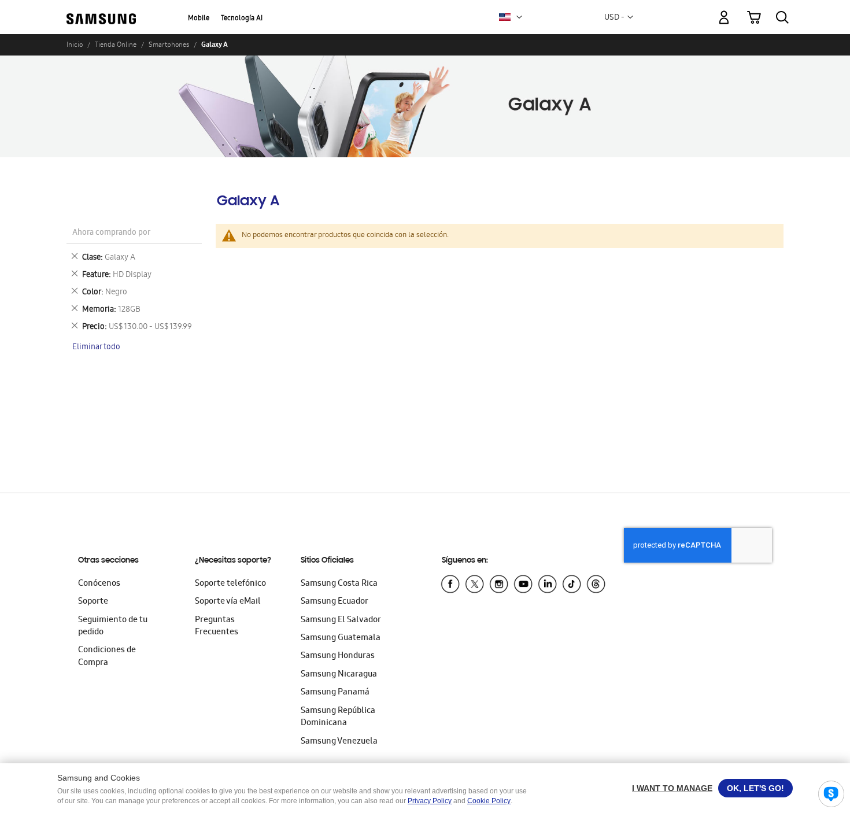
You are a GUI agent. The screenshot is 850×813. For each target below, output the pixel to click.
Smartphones (169, 44)
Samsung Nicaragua (339, 675)
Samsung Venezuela (339, 742)
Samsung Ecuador (334, 602)
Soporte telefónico (230, 584)
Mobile (198, 18)
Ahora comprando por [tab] (111, 233)
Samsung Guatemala (340, 638)
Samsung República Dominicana (338, 717)
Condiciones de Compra (107, 657)
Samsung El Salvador (341, 620)
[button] (519, 17)
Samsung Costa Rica (339, 584)
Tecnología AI (242, 18)
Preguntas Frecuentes (216, 627)
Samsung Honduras (338, 656)
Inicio (74, 44)
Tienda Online (115, 44)
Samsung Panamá (335, 693)
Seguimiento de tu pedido (112, 627)
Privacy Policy (430, 801)
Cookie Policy (489, 801)
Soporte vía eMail (228, 602)
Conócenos (99, 584)
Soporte (93, 602)
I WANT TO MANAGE (672, 788)
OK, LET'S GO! (755, 788)
